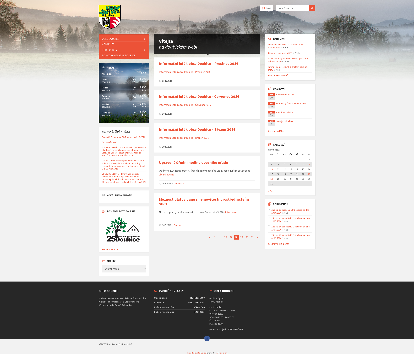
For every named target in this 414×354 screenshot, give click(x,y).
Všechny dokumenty (278, 243)
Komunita (108, 44)
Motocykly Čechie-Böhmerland (291, 103)
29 (241, 237)
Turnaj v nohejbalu (284, 121)
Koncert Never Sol (285, 94)
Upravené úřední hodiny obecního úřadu (193, 162)
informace (231, 212)
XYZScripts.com (222, 353)
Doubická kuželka (284, 112)
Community (179, 183)
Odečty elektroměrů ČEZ (280, 52)
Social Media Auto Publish (196, 353)
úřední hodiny (166, 174)
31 (252, 237)
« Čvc (270, 191)
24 (271, 179)
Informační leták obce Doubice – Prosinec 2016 (198, 63)
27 (231, 237)
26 (225, 237)
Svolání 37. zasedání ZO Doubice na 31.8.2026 (123, 137)
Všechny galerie (110, 248)
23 (309, 174)
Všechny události (277, 131)
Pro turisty (109, 49)
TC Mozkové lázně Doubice (118, 55)
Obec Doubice (110, 38)
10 (271, 169)
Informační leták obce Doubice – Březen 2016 (197, 129)
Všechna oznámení (278, 75)
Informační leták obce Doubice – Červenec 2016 (199, 96)
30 (247, 237)
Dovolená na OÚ (109, 142)
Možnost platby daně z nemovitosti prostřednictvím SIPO (204, 201)
